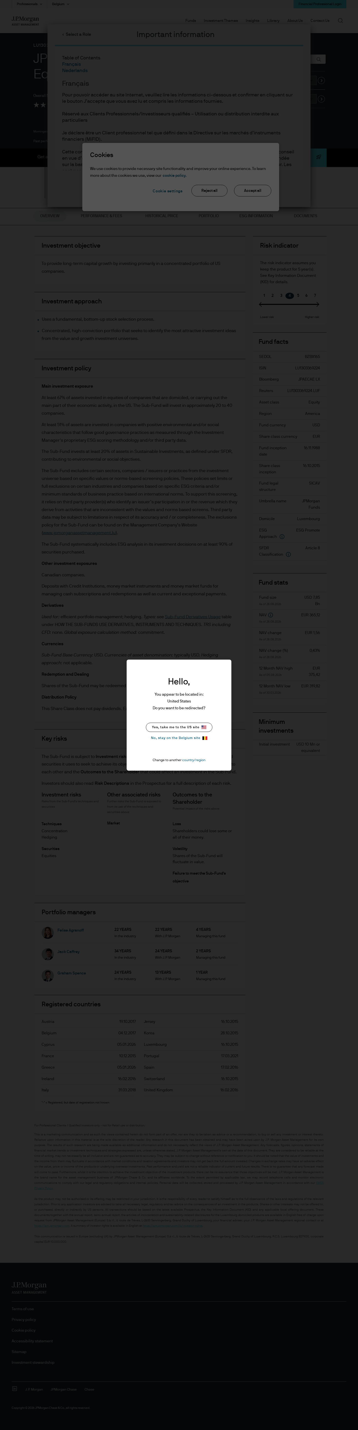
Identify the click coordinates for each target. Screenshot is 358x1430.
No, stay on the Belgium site (175, 738)
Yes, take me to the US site (175, 727)
